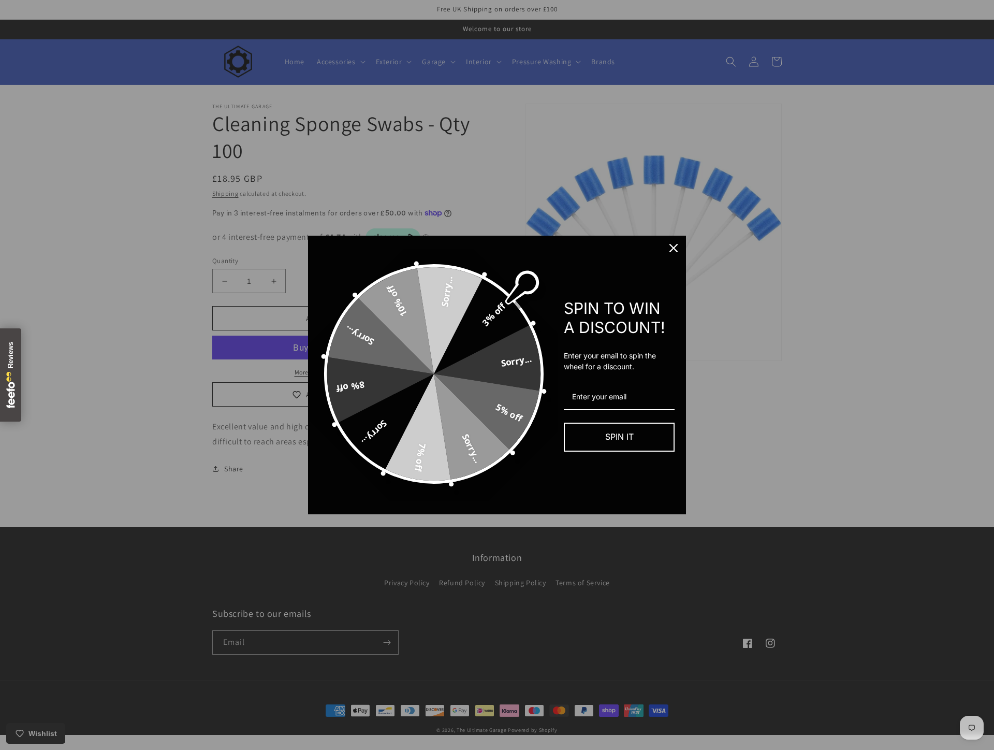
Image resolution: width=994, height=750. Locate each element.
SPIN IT (619, 436)
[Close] (673, 248)
